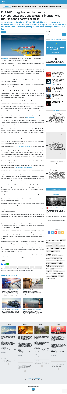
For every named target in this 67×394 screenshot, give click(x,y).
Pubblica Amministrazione (57, 266)
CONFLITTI (20, 2)
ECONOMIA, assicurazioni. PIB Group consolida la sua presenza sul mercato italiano (8, 354)
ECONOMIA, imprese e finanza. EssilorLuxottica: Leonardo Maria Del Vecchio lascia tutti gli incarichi (8, 343)
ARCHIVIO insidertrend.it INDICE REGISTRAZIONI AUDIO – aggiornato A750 (55, 211)
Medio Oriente (20, 268)
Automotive (52, 242)
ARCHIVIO (36, 2)
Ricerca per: (48, 31)
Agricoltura (53, 240)
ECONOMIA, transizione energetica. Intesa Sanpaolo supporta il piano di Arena (8, 337)
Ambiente (62, 240)
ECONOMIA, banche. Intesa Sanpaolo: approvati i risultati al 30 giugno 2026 (8, 349)
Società (55, 271)
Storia (50, 273)
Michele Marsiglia (28, 268)
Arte (47, 242)
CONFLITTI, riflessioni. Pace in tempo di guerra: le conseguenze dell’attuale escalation (41, 343)
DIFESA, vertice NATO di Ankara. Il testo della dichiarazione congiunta (41, 363)
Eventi (54, 255)
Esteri (48, 255)
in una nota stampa (5, 79)
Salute (52, 268)
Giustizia (47, 258)
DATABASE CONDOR (43, 2)
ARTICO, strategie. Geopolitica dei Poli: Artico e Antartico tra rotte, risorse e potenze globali (11, 312)
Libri (63, 260)
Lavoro (59, 260)
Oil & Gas (40, 268)
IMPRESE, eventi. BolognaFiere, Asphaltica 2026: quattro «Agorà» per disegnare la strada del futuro (32, 292)
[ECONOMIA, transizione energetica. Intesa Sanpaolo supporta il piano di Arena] (8, 330)
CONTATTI (51, 2)
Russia (16, 270)
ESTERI (25, 2)
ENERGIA (30, 2)
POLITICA (15, 2)
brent (19, 266)
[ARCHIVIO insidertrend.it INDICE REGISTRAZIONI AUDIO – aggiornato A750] (56, 200)
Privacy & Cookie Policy (31, 378)
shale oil (28, 270)
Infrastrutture (48, 260)
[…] (46, 223)
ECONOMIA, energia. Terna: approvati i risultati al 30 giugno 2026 (8, 361)
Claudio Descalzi (25, 266)
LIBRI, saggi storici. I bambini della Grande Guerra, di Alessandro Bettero (41, 356)
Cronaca (47, 248)
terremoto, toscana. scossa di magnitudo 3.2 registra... (19, 6)
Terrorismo (60, 276)
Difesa (57, 248)
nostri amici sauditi (30, 117)
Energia (2, 266)
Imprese (53, 258)
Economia (50, 251)
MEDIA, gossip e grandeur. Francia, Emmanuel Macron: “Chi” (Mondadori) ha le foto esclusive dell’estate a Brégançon (58, 346)
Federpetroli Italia (8, 268)
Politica (48, 266)
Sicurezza (49, 271)
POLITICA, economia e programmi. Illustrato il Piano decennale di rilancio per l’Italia (24, 351)
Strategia (54, 273)
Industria (59, 258)
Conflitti (55, 245)
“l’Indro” (7, 266)
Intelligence (54, 260)
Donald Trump (38, 266)
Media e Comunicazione (51, 263)
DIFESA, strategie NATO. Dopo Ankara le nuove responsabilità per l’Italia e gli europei (41, 337)
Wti (32, 270)
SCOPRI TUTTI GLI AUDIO (55, 189)
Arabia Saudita (14, 266)
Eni (2, 268)
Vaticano (52, 278)
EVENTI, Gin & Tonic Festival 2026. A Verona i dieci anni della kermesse (58, 352)
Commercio (49, 245)
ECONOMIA (9, 2)
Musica (60, 263)
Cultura (52, 248)
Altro (58, 240)
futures (14, 268)
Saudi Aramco (22, 270)
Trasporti (47, 278)
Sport (47, 273)
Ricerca (47, 268)
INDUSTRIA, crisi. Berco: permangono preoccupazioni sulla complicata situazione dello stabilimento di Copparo (25, 367)
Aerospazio (48, 240)
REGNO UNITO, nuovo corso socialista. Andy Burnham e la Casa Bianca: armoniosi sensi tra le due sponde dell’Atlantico (41, 350)
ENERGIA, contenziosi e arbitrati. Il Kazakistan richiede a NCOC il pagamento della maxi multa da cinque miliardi (32, 312)
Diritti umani (62, 248)
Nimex (35, 268)
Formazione (60, 255)
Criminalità (62, 245)
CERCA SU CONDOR (55, 52)
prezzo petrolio (10, 270)
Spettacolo (61, 271)
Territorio (54, 276)
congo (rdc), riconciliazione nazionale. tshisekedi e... (45, 6)
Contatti (38, 378)
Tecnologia (60, 273)
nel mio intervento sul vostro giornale (23, 146)
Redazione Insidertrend (16, 289)
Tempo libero (48, 276)
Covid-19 (32, 266)
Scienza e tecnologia (58, 268)
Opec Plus (3, 270)
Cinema (58, 242)
